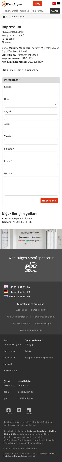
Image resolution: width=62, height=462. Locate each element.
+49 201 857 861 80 (19, 287)
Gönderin (50, 200)
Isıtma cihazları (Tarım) (44, 316)
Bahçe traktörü (38, 309)
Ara (56, 10)
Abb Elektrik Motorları (17, 316)
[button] (58, 3)
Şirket (7, 86)
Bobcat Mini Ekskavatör (31, 330)
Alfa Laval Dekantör (20, 323)
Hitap (7, 99)
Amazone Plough (43, 323)
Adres (7, 124)
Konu (7, 161)
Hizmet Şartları (20, 456)
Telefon (8, 136)
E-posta (8, 148)
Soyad (7, 111)
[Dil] (54, 3)
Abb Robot (21, 309)
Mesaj (7, 173)
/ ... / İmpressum (14, 16)
